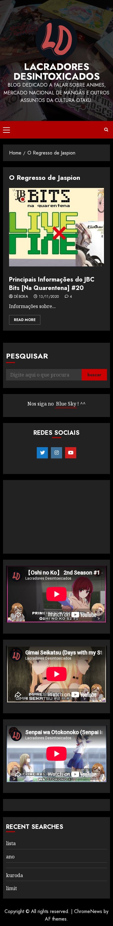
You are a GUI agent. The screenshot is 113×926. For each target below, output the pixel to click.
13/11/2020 (49, 296)
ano (10, 856)
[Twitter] (42, 453)
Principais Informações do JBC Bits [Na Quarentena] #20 (51, 283)
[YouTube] (70, 453)
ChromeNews (88, 911)
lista (11, 843)
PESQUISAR (27, 356)
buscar (94, 375)
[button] (6, 129)
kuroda (14, 875)
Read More (25, 320)
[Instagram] (56, 453)
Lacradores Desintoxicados (57, 71)
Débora (21, 296)
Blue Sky (66, 403)
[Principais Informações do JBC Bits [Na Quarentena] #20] (56, 227)
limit (11, 888)
